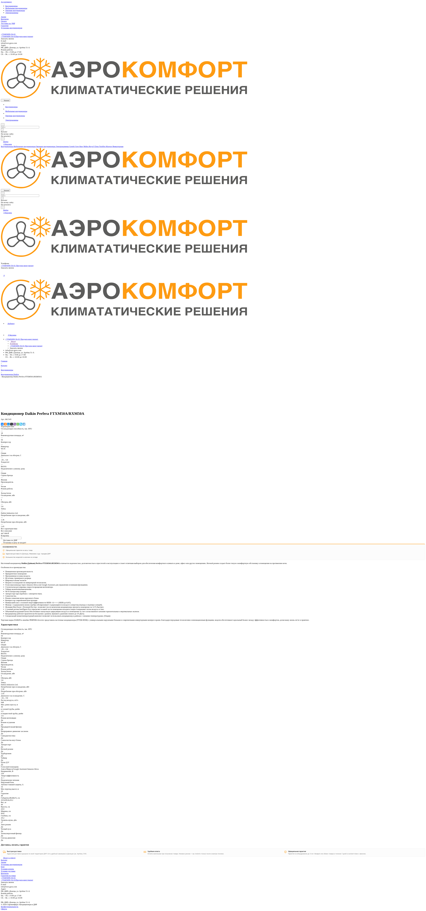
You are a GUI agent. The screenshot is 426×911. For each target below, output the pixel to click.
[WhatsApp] (17, 424)
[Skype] (21, 424)
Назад (13, 341)
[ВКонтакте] (2, 424)
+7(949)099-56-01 (8, 34)
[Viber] (14, 424)
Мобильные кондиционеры (16, 8)
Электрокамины (11, 13)
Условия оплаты (7, 869)
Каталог (4, 860)
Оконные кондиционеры (15, 10)
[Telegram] (24, 424)
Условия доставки (8, 871)
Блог (3, 867)
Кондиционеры (11, 6)
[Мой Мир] (8, 424)
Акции (3, 862)
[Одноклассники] (5, 424)
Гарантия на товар (8, 876)
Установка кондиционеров (11, 864)
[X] (11, 424)
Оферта (4, 909)
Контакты (5, 873)
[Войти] (2, 273)
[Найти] (3, 138)
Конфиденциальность (9, 907)
